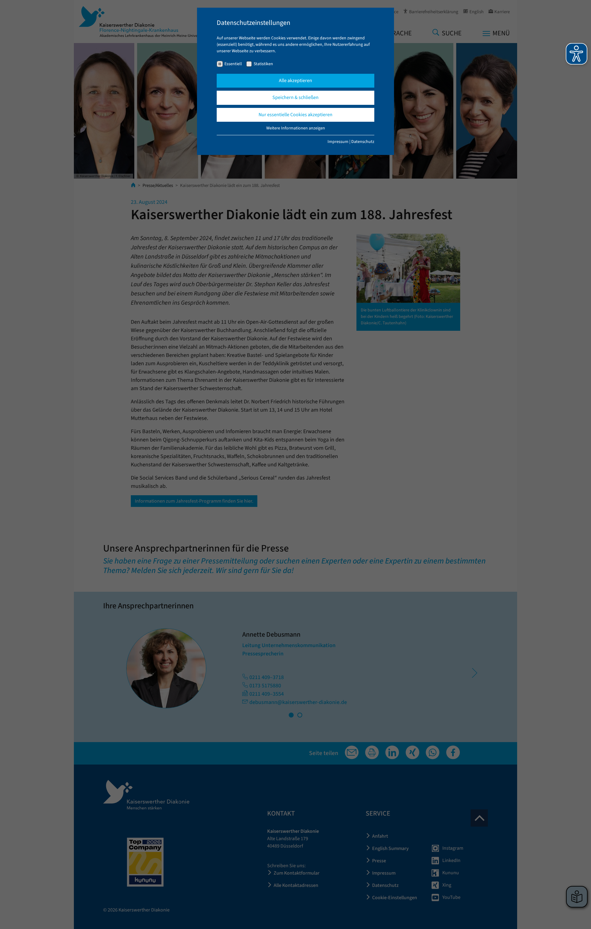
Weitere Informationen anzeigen (295, 128)
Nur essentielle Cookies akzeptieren (295, 114)
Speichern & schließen (295, 97)
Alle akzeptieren (295, 80)
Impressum (338, 142)
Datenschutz (362, 142)
